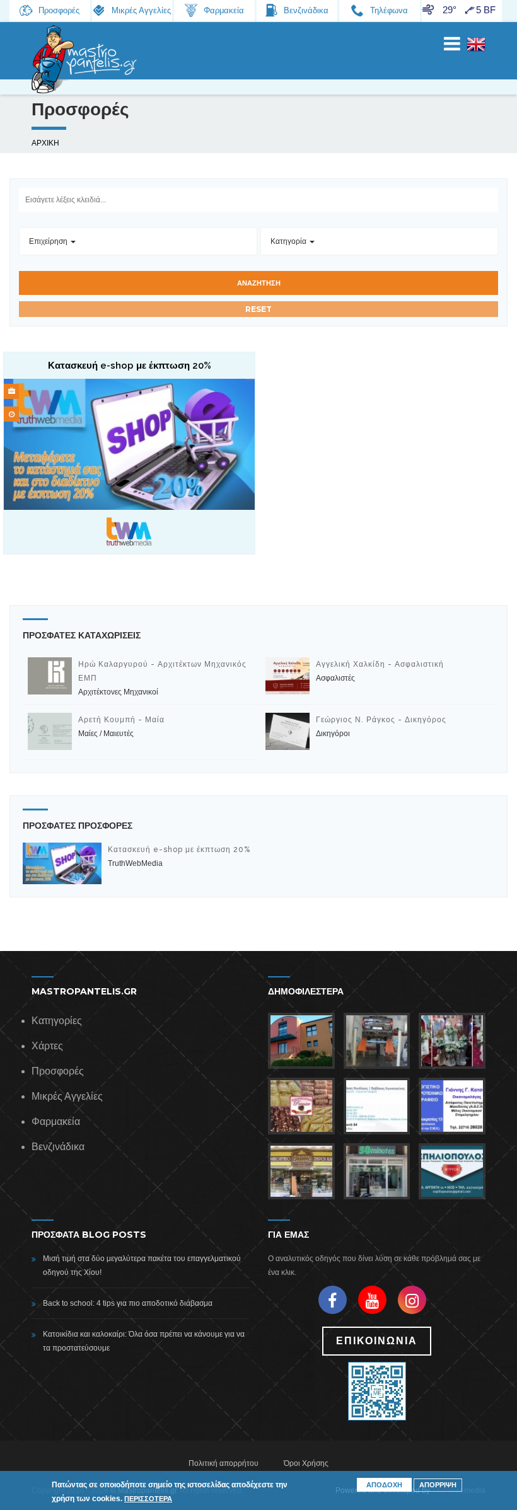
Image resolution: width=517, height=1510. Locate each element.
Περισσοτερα (148, 1498)
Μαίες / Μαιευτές (106, 733)
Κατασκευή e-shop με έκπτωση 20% (179, 849)
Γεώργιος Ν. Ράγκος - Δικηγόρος (381, 719)
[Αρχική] (85, 59)
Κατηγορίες (57, 1020)
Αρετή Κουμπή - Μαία (121, 719)
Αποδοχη (384, 1484)
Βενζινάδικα (58, 1146)
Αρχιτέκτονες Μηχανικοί (118, 692)
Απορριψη (437, 1485)
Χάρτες (47, 1045)
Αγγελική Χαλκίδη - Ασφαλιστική (380, 664)
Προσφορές (58, 1071)
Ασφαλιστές (335, 678)
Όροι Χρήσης (306, 1463)
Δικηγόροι (333, 733)
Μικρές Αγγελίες (67, 1096)
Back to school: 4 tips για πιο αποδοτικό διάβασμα (127, 1303)
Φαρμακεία (56, 1121)
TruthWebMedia (135, 863)
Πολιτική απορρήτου (223, 1463)
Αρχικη (45, 143)
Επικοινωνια (376, 1340)
